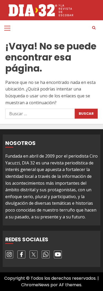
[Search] (93, 28)
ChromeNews (35, 285)
